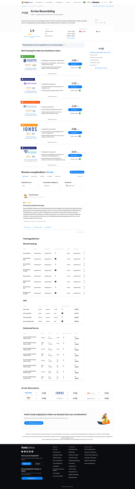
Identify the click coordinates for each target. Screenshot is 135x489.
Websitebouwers (73, 477)
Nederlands (71, 185)
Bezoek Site (74, 64)
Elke (24, 185)
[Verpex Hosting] (30, 152)
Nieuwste (47, 185)
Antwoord (28, 227)
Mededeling (56, 466)
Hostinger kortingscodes (90, 457)
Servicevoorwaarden (58, 476)
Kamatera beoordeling (30, 68)
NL (111, 2)
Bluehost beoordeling (30, 114)
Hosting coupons (79, 2)
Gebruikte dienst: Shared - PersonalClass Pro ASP (35, 221)
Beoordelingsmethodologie (99, 6)
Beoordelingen (49, 2)
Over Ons (55, 449)
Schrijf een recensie (78, 172)
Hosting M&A (31, 478)
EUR (105, 2)
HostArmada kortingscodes (91, 455)
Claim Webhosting (57, 463)
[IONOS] (30, 129)
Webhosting (72, 452)
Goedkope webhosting (74, 460)
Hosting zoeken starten (35, 423)
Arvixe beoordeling (43, 11)
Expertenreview (94, 55)
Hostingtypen (39, 2)
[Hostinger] (30, 83)
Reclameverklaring (110, 6)
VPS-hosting (72, 463)
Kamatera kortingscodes (90, 452)
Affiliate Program (57, 457)
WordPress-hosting (73, 455)
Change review (38, 227)
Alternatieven (93, 65)
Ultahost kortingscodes (90, 460)
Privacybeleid (56, 473)
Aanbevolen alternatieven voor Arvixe (100, 52)
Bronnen (68, 2)
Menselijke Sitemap (57, 455)
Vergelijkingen (59, 2)
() (48, 227)
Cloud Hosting (72, 469)
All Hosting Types (73, 449)
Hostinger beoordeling (30, 91)
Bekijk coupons (75, 67)
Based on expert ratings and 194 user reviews (32, 37)
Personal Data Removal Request (58, 469)
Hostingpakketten (94, 60)
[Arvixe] (24, 12)
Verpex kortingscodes (89, 463)
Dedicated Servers (73, 471)
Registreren (26, 463)
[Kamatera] (30, 61)
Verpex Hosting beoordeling (31, 159)
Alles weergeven (71, 38)
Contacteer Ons (57, 452)
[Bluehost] (30, 106)
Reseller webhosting (73, 474)
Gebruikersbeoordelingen (96, 57)
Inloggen (38, 463)
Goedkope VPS (72, 466)
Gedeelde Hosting (73, 457)
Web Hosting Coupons (89, 449)
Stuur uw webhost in (58, 460)
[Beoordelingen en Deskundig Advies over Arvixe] (96, 23)
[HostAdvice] (27, 2)
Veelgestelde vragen (95, 62)
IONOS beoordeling (31, 136)
